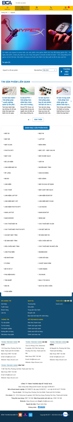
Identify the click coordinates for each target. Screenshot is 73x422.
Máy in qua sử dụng (46, 184)
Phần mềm (8, 291)
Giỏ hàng (66, 8)
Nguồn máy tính (45, 167)
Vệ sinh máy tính (10, 241)
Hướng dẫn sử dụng (7, 331)
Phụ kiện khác (9, 274)
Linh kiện (7, 184)
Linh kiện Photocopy (12, 207)
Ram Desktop (44, 212)
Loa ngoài (43, 207)
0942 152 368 (57, 398)
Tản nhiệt (8, 280)
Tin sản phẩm (5, 322)
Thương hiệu (32, 304)
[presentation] (2, 101)
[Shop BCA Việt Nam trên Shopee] (20, 415)
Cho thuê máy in (10, 224)
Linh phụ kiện (9, 252)
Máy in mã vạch (45, 156)
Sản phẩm (31, 307)
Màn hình (42, 145)
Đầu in (6, 286)
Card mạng (43, 269)
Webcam (42, 218)
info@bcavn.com (10, 357)
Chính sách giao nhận (34, 325)
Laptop (41, 139)
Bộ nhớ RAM (8, 258)
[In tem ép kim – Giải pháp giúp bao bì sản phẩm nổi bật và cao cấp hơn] (46, 91)
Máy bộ (7, 139)
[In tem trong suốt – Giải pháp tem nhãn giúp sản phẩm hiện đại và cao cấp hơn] (64, 91)
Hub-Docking (44, 173)
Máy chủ (7, 156)
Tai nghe (42, 274)
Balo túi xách (44, 280)
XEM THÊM (38, 119)
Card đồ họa (43, 258)
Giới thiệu (4, 304)
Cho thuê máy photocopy (14, 229)
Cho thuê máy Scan (46, 224)
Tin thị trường (5, 325)
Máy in (6, 133)
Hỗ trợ (51, 9)
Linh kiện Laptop (10, 195)
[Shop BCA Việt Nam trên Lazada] (25, 415)
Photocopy (8, 150)
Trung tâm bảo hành (34, 310)
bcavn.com (59, 304)
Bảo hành (42, 178)
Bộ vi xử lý (8, 269)
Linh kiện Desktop (45, 195)
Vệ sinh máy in (44, 235)
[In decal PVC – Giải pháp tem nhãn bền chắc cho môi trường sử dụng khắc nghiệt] (27, 91)
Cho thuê (8, 190)
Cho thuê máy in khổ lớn (48, 246)
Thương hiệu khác (66, 71)
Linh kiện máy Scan (46, 201)
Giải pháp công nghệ (7, 334)
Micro (6, 178)
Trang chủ (4, 12)
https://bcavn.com (12, 360)
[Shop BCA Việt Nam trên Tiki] (30, 415)
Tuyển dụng (4, 307)
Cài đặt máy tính (10, 235)
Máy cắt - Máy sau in (47, 150)
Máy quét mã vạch (46, 190)
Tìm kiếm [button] (22, 9)
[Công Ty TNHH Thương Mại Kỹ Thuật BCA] (7, 3)
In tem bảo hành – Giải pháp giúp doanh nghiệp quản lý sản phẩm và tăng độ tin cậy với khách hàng (9, 101)
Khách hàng (4, 310)
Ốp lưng (7, 173)
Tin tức (36, 9)
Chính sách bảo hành (34, 328)
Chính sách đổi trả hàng (35, 331)
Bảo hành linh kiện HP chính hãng (38, 316)
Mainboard (43, 252)
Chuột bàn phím (45, 263)
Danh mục (7, 9)
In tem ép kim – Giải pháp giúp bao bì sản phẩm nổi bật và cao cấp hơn (46, 101)
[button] (28, 119)
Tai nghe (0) (6, 62)
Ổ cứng (7, 263)
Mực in (41, 133)
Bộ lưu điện (8, 162)
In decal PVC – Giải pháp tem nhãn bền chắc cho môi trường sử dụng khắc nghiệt (26, 101)
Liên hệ (3, 313)
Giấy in (41, 162)
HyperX (13, 12)
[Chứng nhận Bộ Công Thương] (41, 407)
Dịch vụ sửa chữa (45, 286)
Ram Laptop (9, 212)
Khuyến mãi (31, 313)
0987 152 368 (12, 354)
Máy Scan (8, 145)
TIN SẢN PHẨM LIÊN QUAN (15, 81)
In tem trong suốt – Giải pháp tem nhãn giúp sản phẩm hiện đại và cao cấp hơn (63, 101)
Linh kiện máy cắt (11, 201)
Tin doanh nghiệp (6, 328)
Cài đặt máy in (44, 229)
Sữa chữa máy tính (11, 246)
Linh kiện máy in (10, 167)
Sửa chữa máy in (45, 241)
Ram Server (9, 218)
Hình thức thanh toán (34, 322)
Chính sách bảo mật (34, 334)
